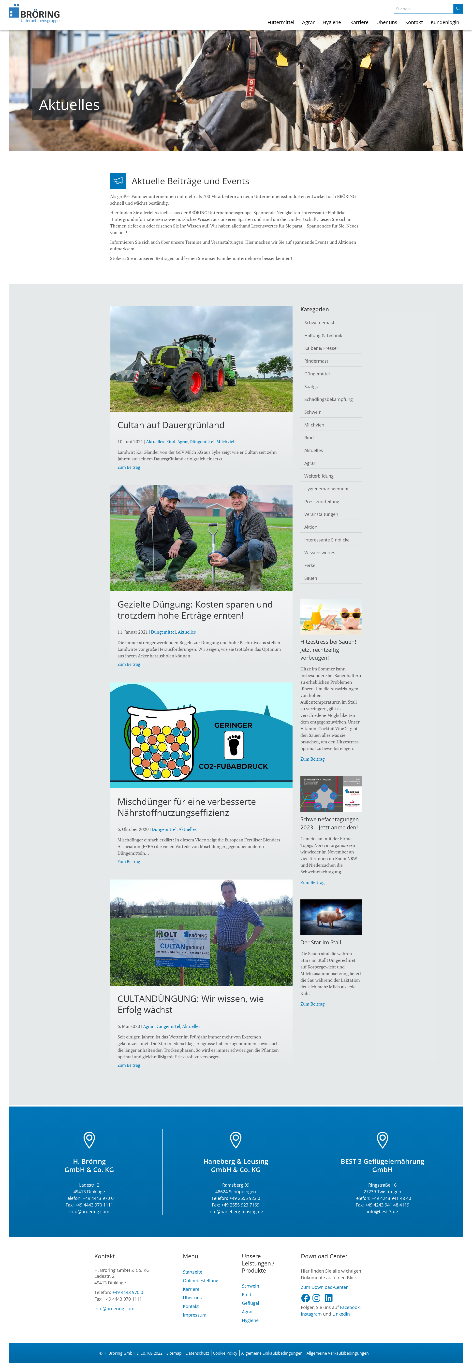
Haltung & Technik (323, 335)
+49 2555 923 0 (244, 1198)
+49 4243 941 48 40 (390, 1198)
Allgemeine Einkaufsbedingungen (272, 1353)
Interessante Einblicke (327, 540)
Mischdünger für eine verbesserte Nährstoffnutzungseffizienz (187, 807)
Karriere (191, 1289)
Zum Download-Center (324, 1287)
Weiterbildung (319, 476)
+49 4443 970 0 (98, 1198)
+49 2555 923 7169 (240, 1205)
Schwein (313, 412)
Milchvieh (226, 441)
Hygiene (250, 1320)
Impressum (194, 1315)
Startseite (192, 1272)
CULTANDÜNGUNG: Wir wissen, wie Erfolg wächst (191, 1004)
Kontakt (191, 1306)
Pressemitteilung (321, 501)
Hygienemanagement (326, 489)
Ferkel (310, 565)
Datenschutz (197, 1353)
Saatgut (312, 386)
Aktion (310, 527)
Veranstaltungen (321, 514)
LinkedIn (341, 1314)
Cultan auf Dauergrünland (171, 425)
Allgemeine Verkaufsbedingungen (338, 1353)
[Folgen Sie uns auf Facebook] (306, 1298)
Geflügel (250, 1303)
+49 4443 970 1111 (94, 1205)
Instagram (311, 1314)
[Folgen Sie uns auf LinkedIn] (331, 1298)
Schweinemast (319, 323)
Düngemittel (202, 441)
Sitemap (174, 1353)
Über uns (192, 1298)
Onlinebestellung (200, 1280)
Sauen (310, 578)
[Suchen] (458, 9)
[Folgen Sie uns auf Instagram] (318, 1298)
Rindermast (316, 361)
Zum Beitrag (129, 467)
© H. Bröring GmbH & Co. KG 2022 (130, 1353)
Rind (170, 441)
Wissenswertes (319, 552)
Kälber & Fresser (321, 348)
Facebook (350, 1307)
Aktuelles (155, 441)
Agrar (182, 441)
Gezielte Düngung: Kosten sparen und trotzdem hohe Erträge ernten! (195, 609)
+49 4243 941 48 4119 (387, 1205)
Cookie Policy (225, 1353)
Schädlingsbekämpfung (328, 399)
